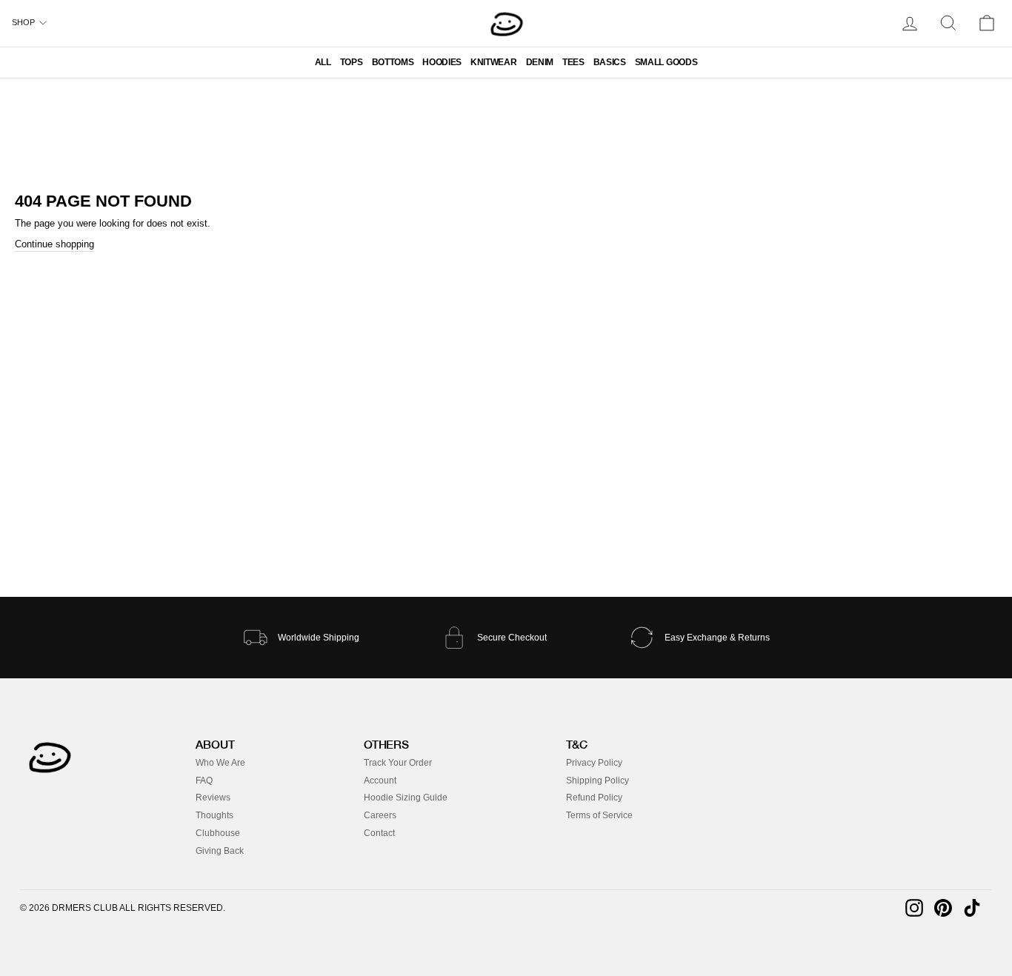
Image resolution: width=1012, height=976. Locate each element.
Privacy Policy (594, 763)
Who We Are (220, 763)
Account (380, 780)
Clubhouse (218, 833)
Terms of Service (599, 815)
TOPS (351, 62)
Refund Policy (594, 797)
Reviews (213, 797)
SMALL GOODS (666, 62)
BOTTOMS (393, 62)
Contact (379, 833)
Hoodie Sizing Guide (405, 797)
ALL (323, 62)
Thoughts (214, 815)
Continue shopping (54, 244)
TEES (573, 62)
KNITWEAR (493, 62)
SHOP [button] (23, 22)
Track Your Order (398, 763)
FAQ (204, 780)
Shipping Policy (597, 780)
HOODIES (442, 62)
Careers (380, 815)
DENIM (539, 62)
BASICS (609, 62)
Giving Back (220, 851)
